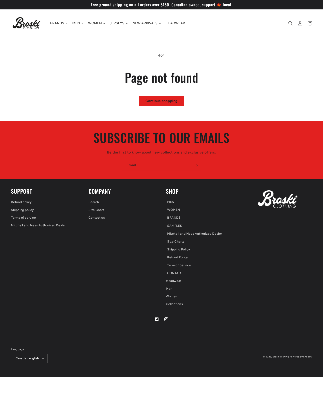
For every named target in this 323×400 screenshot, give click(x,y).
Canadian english (27, 358)
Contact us (97, 218)
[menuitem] (198, 202)
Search (94, 202)
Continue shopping (161, 101)
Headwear (173, 281)
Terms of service (23, 218)
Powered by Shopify (301, 356)
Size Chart (96, 210)
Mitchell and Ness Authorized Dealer (38, 225)
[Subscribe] (196, 165)
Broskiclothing (281, 356)
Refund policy (21, 202)
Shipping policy (22, 210)
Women (171, 296)
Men (169, 289)
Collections (174, 304)
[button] (290, 23)
